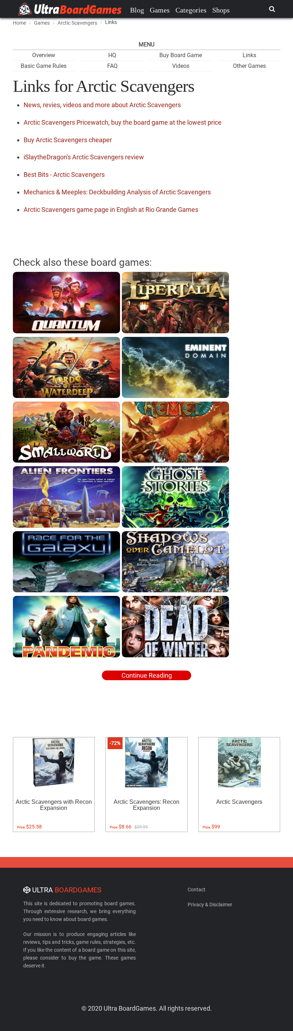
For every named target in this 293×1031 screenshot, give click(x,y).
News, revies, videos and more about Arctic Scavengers (102, 105)
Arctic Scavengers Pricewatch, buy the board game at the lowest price (123, 122)
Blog (137, 10)
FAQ (112, 66)
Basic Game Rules (43, 66)
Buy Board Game (180, 55)
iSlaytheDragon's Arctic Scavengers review (84, 157)
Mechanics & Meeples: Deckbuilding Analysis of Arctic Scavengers (117, 192)
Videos (180, 66)
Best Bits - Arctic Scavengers (64, 174)
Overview (43, 55)
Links (249, 55)
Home (19, 23)
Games (160, 10)
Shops (221, 10)
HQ (112, 55)
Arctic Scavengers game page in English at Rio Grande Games (111, 209)
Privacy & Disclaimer (210, 904)
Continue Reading (146, 675)
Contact (196, 889)
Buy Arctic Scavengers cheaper (68, 140)
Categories (191, 10)
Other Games (249, 66)
